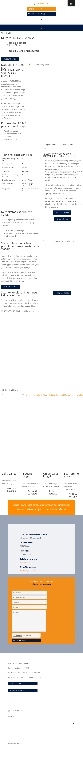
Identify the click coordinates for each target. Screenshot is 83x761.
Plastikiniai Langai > (9, 33)
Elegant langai (27, 475)
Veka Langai (9, 473)
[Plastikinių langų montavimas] (3, 52)
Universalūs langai (50, 475)
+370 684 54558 (34, 9)
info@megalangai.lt (27, 570)
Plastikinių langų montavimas (22, 50)
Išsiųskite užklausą (36, 14)
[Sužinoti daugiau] (4, 490)
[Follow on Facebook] (73, 750)
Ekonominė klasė (71, 475)
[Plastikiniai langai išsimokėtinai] (3, 44)
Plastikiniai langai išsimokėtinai (16, 44)
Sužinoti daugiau (11, 489)
